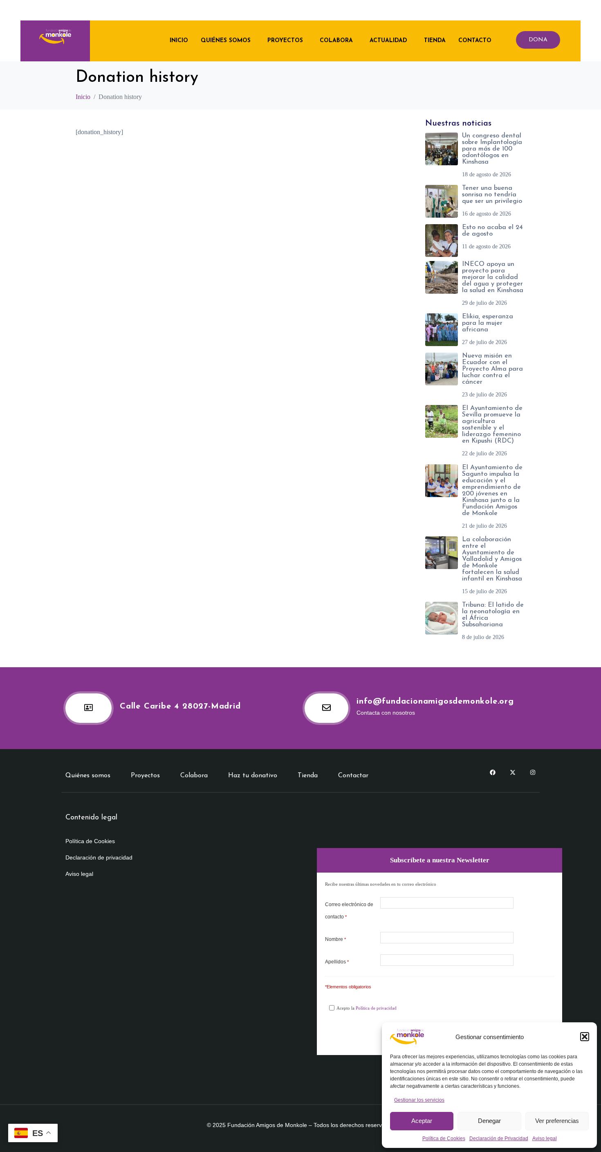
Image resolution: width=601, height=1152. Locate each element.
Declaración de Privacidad (498, 1138)
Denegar (489, 1120)
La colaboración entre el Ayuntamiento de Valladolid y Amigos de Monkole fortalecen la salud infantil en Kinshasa (492, 559)
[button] (585, 1037)
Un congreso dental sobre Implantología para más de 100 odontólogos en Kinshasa (492, 149)
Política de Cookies (443, 1138)
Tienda (435, 41)
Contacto (474, 41)
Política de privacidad (376, 1008)
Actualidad (388, 41)
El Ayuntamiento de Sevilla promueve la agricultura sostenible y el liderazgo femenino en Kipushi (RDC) (492, 424)
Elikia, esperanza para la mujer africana (487, 323)
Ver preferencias (557, 1120)
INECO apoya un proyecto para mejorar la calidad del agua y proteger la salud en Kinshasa (492, 277)
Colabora (336, 41)
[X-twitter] (513, 772)
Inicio (179, 41)
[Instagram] (533, 772)
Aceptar (421, 1120)
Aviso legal (544, 1138)
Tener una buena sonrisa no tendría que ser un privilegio (492, 195)
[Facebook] (493, 772)
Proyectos (285, 41)
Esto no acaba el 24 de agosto (492, 230)
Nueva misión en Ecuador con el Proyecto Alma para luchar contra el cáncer (492, 369)
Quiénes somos (226, 41)
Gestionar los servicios (419, 1100)
